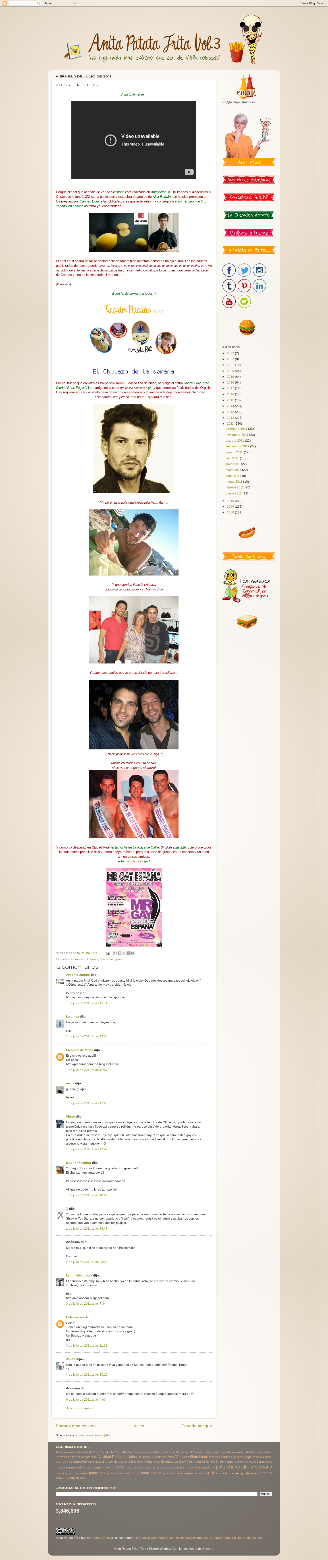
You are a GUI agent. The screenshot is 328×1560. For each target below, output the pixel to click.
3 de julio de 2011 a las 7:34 (86, 1303)
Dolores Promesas (177, 1452)
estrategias (197, 1461)
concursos (130, 1461)
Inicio (139, 1426)
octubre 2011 (235, 440)
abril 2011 (233, 476)
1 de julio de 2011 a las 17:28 (87, 1103)
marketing (63, 1467)
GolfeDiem (248, 1452)
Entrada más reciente (76, 1426)
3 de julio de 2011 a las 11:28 (86, 1345)
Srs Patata (168, 1457)
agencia (238, 1457)
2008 (231, 512)
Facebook (211, 1452)
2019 (231, 376)
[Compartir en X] (124, 953)
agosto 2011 (235, 452)
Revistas (144, 1457)
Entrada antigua (196, 1426)
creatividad (145, 1461)
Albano (73, 1452)
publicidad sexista (173, 1473)
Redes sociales (124, 1457)
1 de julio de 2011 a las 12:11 (86, 1003)
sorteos (199, 1473)
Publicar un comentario (78, 1408)
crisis (157, 1461)
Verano (181, 1457)
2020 (231, 371)
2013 (231, 412)
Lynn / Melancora (79, 1275)
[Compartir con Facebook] (128, 953)
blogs (247, 1457)
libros (261, 1461)
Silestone (106, 959)
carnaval (80, 1461)
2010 (231, 501)
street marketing (231, 1473)
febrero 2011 (235, 487)
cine (104, 1461)
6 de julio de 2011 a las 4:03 (86, 1399)
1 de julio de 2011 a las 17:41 (87, 1149)
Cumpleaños (124, 1452)
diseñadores (169, 1461)
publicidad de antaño (119, 1473)
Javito (70, 1359)
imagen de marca (246, 1461)
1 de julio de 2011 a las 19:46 (87, 1228)
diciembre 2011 (237, 428)
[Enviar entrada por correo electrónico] (107, 953)
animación (78, 959)
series (189, 1473)
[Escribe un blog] (120, 953)
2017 (231, 388)
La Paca (73, 1457)
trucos (74, 1477)
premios (61, 1473)
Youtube (226, 1457)
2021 (231, 365)
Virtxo (71, 1116)
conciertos (115, 1461)
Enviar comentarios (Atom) (95, 1435)
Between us (75, 1317)
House (261, 1452)
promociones (78, 1473)
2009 (231, 506)
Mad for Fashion (78, 1162)
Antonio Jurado (78, 974)
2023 (231, 353)
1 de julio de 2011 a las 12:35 (87, 1036)
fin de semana (226, 1461)
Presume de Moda (79, 1050)
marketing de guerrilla (87, 1467)
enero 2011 (234, 493)
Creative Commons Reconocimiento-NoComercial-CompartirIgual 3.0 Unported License (200, 1537)
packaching (193, 1467)
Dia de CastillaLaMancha (149, 1452)
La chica (72, 1016)
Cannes (92, 959)
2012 (231, 417)
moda (119, 1467)
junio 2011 (233, 464)
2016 (231, 394)
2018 (231, 382)
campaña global (262, 1457)
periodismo (208, 1467)
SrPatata (156, 1457)
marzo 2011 (234, 481)
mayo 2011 (234, 469)
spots (118, 959)
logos (269, 1461)
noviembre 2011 (237, 434)
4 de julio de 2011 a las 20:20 (87, 1374)
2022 (231, 359)
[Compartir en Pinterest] (132, 953)
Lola (82, 1457)
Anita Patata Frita (88, 1452)
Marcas (91, 1457)
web (82, 1477)
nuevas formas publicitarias (142, 1467)
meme (108, 1467)
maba (70, 1083)
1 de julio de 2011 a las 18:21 (87, 1195)
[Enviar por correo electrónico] (115, 953)
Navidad (104, 1457)
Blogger (208, 1548)
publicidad (97, 1473)
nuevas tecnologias (172, 1467)
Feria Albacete (230, 1452)
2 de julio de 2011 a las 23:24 (87, 1262)
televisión (251, 1473)
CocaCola (107, 1452)
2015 (231, 400)
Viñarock (214, 1457)
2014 (231, 406)
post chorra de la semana (244, 1467)
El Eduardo (196, 1452)
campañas (64, 1461)
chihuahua (94, 1461)
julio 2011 (233, 458)
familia (210, 1461)
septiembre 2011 (238, 446)
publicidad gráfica (147, 1473)
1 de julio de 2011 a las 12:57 (87, 1070)
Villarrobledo (198, 1457)
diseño (183, 1461)
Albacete (62, 1452)
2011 (231, 423)
